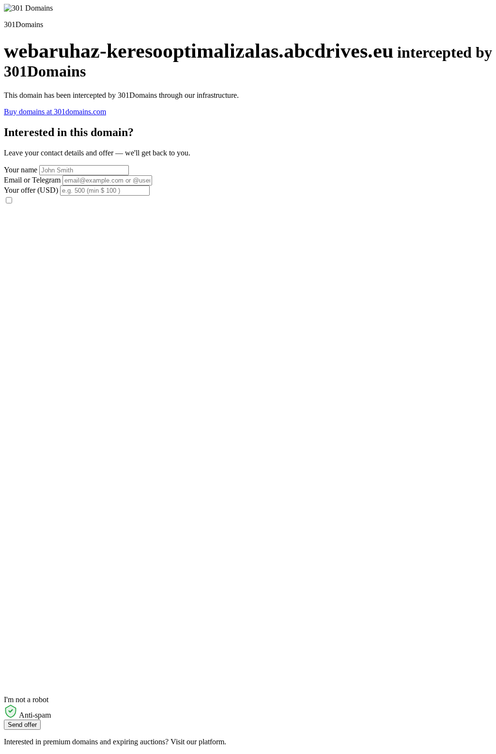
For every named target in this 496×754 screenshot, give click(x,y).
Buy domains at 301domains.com (55, 112)
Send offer (22, 724)
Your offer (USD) (31, 190)
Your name (20, 170)
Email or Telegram (32, 180)
